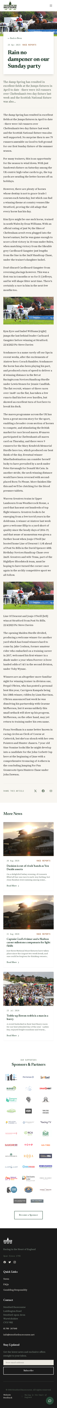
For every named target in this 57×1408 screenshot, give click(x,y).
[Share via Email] (51, 791)
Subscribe (28, 1371)
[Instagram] (14, 1262)
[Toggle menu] (51, 5)
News (6, 1278)
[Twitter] (9, 1262)
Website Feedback (7, 1396)
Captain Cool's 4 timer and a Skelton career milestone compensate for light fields (28, 942)
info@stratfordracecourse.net (18, 1334)
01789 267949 (10, 1328)
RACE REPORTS (43, 860)
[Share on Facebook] (43, 791)
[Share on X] (35, 791)
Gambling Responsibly (15, 1289)
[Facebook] (4, 1262)
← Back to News (15, 38)
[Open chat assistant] (50, 1401)
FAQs (6, 1284)
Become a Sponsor (28, 1215)
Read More (12, 886)
